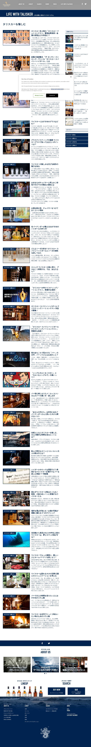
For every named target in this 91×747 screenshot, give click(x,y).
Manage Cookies (39, 95)
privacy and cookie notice (57, 89)
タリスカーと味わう (71, 145)
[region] (46, 87)
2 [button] (46, 673)
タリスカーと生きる (71, 142)
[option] (17, 664)
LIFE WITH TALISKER (72, 714)
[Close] (71, 77)
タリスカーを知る (71, 134)
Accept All (52, 95)
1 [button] (44, 673)
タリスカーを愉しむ (71, 138)
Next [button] (86, 664)
